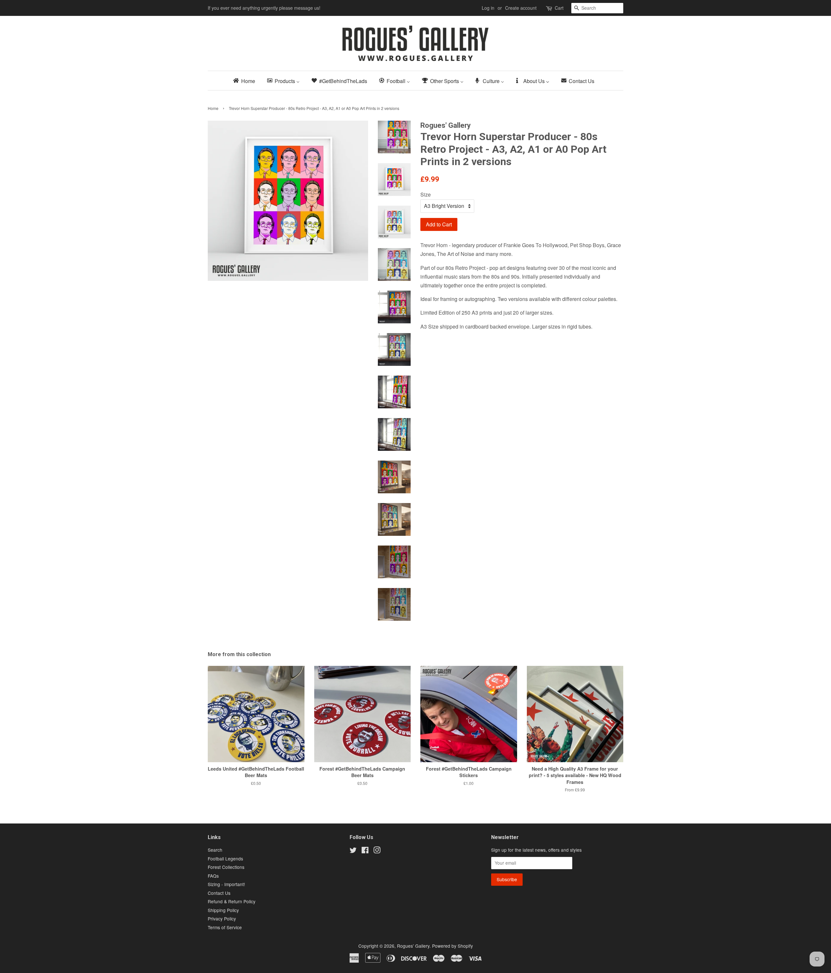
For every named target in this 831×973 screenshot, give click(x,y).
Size (425, 194)
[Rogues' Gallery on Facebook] (365, 851)
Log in (488, 8)
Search (215, 850)
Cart (559, 8)
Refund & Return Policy (231, 901)
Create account (521, 8)
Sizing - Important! (226, 884)
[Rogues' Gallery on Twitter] (353, 851)
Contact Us (219, 893)
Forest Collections (226, 867)
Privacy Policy (222, 918)
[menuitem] (246, 80)
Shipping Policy (223, 910)
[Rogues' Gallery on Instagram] (376, 851)
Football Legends (225, 858)
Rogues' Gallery (413, 946)
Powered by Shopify (452, 946)
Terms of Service (225, 927)
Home (213, 108)
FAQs (213, 875)
